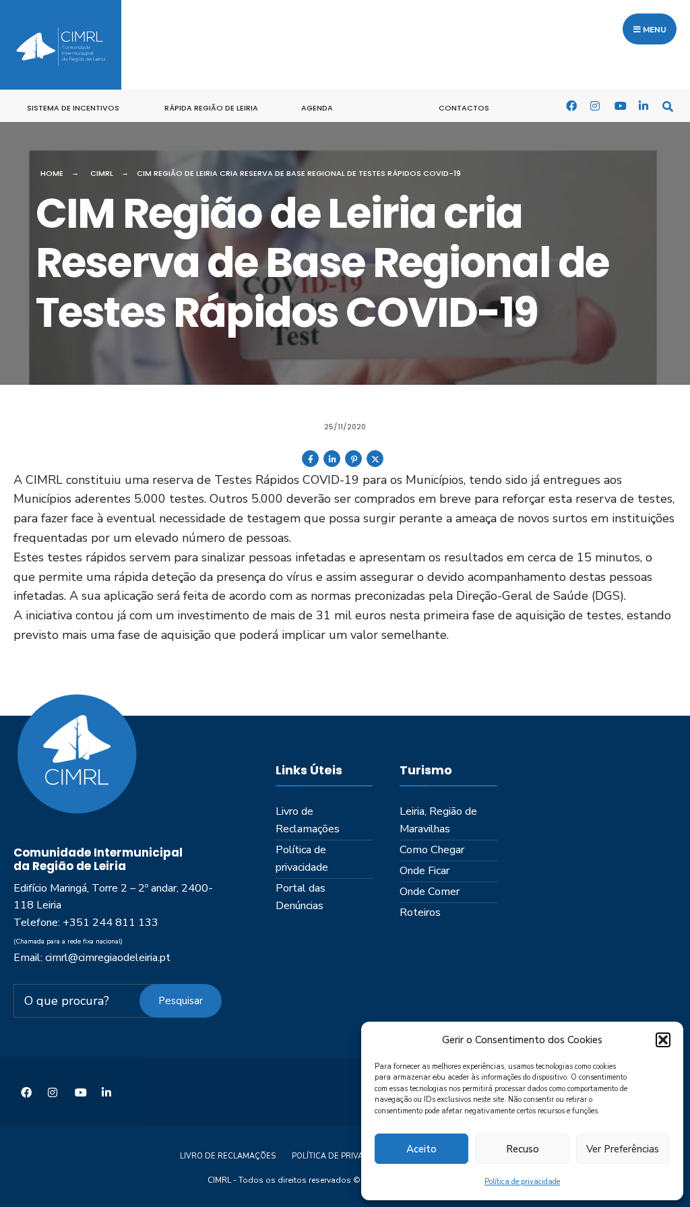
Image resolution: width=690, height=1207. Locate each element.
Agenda (317, 107)
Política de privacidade (522, 1182)
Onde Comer (430, 891)
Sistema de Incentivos (73, 107)
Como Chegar (432, 849)
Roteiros (420, 912)
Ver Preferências (622, 1149)
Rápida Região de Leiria (211, 107)
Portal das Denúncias (300, 897)
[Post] (375, 464)
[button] (663, 1040)
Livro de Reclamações (308, 820)
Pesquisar (180, 1001)
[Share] (310, 464)
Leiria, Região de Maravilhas (438, 820)
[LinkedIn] (643, 105)
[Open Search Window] (668, 105)
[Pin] (353, 464)
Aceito (421, 1149)
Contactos (464, 107)
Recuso (522, 1149)
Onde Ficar (424, 870)
